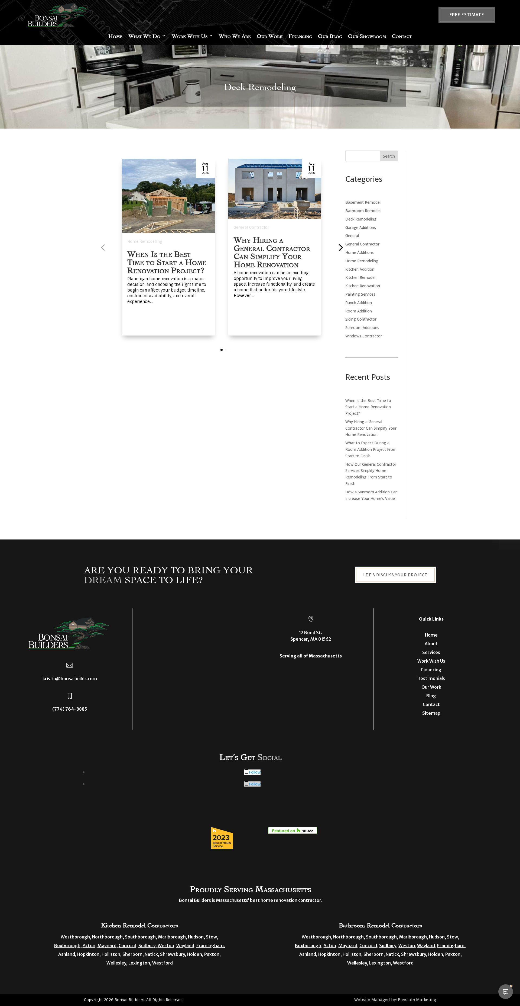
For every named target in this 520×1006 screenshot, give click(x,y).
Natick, (152, 954)
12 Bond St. (310, 632)
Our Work (269, 35)
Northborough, (108, 937)
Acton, (90, 945)
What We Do (144, 35)
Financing (300, 35)
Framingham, (210, 945)
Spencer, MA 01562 (310, 639)
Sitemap (431, 713)
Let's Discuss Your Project (395, 575)
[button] (340, 247)
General (352, 235)
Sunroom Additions (362, 327)
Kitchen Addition (359, 269)
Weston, (167, 945)
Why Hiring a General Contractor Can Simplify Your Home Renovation (370, 428)
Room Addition (358, 311)
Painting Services (360, 294)
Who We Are (235, 35)
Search (389, 156)
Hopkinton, (89, 954)
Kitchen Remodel (360, 277)
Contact (402, 35)
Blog (431, 695)
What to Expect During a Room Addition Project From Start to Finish (370, 449)
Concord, (128, 945)
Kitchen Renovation (362, 285)
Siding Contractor (360, 319)
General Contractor (251, 227)
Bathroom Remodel (363, 210)
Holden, (195, 954)
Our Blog (330, 35)
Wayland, (186, 945)
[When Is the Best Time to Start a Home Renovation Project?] (168, 196)
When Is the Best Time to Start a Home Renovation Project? (166, 261)
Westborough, (76, 937)
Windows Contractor (363, 335)
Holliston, (112, 954)
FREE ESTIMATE (467, 14)
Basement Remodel (363, 202)
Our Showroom (367, 35)
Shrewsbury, (173, 954)
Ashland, (67, 954)
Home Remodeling (144, 241)
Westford (162, 963)
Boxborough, (68, 945)
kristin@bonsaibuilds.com (70, 678)
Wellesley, (117, 963)
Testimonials (431, 678)
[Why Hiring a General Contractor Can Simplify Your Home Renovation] (274, 189)
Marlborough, (172, 937)
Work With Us (189, 35)
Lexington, (139, 963)
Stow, (212, 937)
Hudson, (196, 937)
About (431, 643)
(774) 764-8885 (69, 709)
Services (431, 652)
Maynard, (108, 945)
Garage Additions (360, 227)
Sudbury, (147, 945)
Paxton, (212, 954)
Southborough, (141, 937)
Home (115, 35)
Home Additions (359, 252)
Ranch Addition (358, 302)
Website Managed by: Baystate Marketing (395, 999)
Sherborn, (133, 954)
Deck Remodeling (360, 219)
